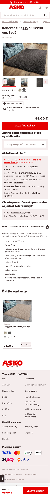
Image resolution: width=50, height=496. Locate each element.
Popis (4, 226)
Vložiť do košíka (25, 125)
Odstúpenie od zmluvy (35, 385)
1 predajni (11, 110)
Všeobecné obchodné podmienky (15, 469)
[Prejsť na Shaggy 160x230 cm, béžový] (17, 311)
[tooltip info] (25, 153)
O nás (5, 379)
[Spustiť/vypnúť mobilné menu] (4, 8)
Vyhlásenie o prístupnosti (31, 415)
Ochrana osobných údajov (12, 474)
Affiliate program (33, 409)
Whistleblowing (30, 474)
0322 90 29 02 (17, 213)
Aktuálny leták (31, 427)
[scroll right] (47, 227)
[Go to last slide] (4, 81)
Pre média (7, 403)
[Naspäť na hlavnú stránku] (16, 8)
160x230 (23, 97)
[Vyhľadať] (46, 15)
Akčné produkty (9, 427)
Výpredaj (29, 433)
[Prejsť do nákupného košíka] (46, 8)
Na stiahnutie (37, 226)
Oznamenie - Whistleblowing (32, 403)
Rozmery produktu (19, 226)
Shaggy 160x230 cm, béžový (17, 325)
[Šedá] (24, 90)
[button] (9, 82)
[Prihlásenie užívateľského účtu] (40, 8)
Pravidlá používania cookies (13, 479)
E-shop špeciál (9, 433)
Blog (4, 415)
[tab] (4, 227)
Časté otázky (31, 391)
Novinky (5, 439)
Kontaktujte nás (32, 397)
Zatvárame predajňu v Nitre (27, 2)
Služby (5, 397)
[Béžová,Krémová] (20, 90)
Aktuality (6, 385)
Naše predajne (9, 391)
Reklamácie (30, 379)
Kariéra (5, 409)
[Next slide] (45, 81)
